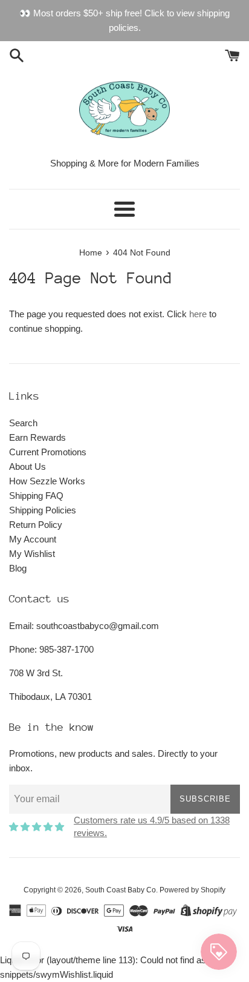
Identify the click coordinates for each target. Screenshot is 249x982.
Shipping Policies (42, 510)
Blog (18, 568)
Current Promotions (47, 452)
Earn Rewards (37, 437)
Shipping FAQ (36, 495)
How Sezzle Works (47, 481)
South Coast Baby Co (120, 890)
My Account (32, 539)
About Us (27, 466)
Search (23, 423)
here (198, 314)
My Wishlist (32, 554)
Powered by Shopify (192, 890)
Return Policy (35, 524)
